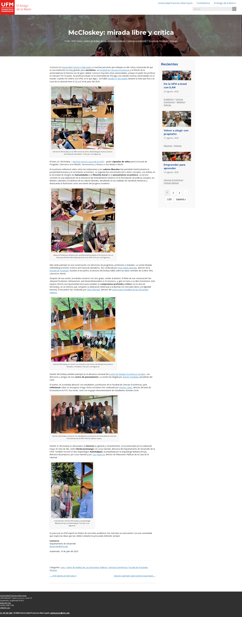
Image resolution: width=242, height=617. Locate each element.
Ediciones (168, 145)
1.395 (169, 199)
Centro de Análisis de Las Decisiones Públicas (104, 41)
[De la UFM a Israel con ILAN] (176, 89)
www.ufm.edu (5, 603)
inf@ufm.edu (5, 608)
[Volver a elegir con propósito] (176, 130)
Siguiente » (181, 199)
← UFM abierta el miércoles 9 (63, 575)
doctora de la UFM (88, 161)
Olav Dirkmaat (93, 289)
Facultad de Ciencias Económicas (114, 70)
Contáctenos (203, 3)
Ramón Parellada (130, 377)
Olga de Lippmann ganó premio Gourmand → (134, 575)
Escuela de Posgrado (158, 41)
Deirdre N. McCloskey (118, 78)
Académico (169, 99)
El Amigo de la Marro (225, 3)
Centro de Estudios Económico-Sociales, (127, 374)
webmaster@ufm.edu (60, 613)
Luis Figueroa (98, 454)
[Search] (234, 9)
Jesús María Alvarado (127, 267)
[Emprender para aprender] (176, 168)
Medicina (181, 102)
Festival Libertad (171, 183)
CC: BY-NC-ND (6, 613)
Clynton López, (126, 387)
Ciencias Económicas (136, 41)
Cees (79, 41)
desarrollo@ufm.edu (59, 546)
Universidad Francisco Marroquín (175, 3)
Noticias (173, 41)
